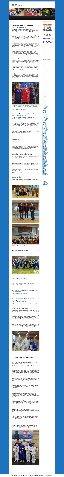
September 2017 (45, 164)
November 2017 (45, 162)
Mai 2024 (44, 88)
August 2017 (45, 165)
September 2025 (45, 72)
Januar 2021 (45, 126)
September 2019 (45, 141)
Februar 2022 (45, 113)
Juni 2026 (44, 63)
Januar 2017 (45, 172)
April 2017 (44, 169)
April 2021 (44, 123)
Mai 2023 (44, 98)
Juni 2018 (44, 155)
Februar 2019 (45, 147)
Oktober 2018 (45, 151)
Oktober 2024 (45, 83)
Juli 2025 (44, 74)
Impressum (13, 19)
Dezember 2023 (45, 92)
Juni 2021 (44, 121)
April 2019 (44, 145)
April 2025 (44, 77)
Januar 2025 (45, 80)
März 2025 (44, 78)
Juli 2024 (44, 86)
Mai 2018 (44, 156)
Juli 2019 (44, 143)
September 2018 (45, 152)
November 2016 (45, 174)
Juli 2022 (44, 108)
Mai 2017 (44, 168)
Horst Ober (24, 27)
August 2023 (45, 95)
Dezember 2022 (45, 103)
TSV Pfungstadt (17, 5)
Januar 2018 (45, 160)
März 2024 (44, 90)
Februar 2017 (45, 171)
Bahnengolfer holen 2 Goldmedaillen (22, 25)
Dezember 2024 (45, 81)
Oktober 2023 (45, 94)
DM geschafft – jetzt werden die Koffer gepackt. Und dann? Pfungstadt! (47, 47)
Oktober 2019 (45, 140)
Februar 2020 (45, 136)
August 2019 (45, 142)
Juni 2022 (44, 109)
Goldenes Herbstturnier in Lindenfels (22, 357)
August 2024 (45, 85)
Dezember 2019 (45, 138)
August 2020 (45, 130)
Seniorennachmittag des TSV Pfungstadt (23, 114)
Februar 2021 (45, 125)
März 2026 (44, 66)
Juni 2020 (44, 132)
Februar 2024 (45, 91)
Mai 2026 (44, 64)
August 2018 (45, 153)
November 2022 (45, 104)
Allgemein (18, 109)
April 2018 (44, 157)
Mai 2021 (44, 122)
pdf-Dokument (29, 253)
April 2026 (44, 65)
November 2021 (45, 116)
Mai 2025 (44, 76)
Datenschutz (23, 19)
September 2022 (45, 106)
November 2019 (45, 139)
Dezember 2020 (45, 127)
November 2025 (45, 70)
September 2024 (45, 84)
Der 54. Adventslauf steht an (20, 250)
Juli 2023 (44, 96)
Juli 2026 (44, 62)
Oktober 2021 (45, 117)
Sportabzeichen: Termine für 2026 (46, 19)
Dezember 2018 (45, 149)
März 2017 (44, 170)
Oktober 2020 (45, 128)
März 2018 (44, 158)
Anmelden (44, 181)
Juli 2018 (44, 154)
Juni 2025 (44, 75)
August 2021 (45, 119)
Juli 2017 (44, 166)
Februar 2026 (45, 67)
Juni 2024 (44, 87)
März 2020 (44, 135)
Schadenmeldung (29, 19)
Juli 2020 (44, 131)
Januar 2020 (45, 137)
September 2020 (45, 129)
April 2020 (44, 134)
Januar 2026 (45, 68)
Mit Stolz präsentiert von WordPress (32, 473)
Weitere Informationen (49, 475)
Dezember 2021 (45, 115)
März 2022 (44, 112)
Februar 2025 (45, 79)
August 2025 (45, 73)
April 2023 (44, 99)
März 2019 (44, 146)
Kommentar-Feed (45, 183)
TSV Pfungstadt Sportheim (36, 19)
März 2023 (44, 100)
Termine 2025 (19, 19)
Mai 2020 (44, 133)
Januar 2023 (45, 102)
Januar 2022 (45, 114)
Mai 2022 (44, 110)
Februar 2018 (45, 159)
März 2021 (44, 124)
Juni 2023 (44, 97)
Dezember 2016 (45, 173)
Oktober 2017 (45, 163)
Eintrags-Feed (45, 182)
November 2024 (45, 82)
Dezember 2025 (45, 69)
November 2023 (45, 93)
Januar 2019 (45, 148)
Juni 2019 (44, 144)
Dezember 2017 (45, 161)
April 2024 (44, 89)
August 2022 (45, 107)
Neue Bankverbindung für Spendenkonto (24, 283)
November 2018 (45, 150)
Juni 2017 (44, 167)
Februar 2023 (45, 101)
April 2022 (44, 111)
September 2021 (45, 118)
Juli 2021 (44, 120)
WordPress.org (45, 184)
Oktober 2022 (45, 105)
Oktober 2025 (45, 71)
